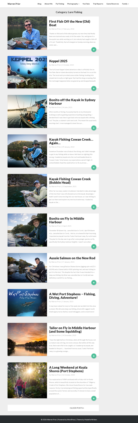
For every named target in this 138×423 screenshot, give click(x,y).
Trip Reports (98, 4)
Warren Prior (56, 29)
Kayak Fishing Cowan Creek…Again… (71, 141)
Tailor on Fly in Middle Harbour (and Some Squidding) (72, 329)
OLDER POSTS (76, 408)
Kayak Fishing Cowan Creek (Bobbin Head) (70, 180)
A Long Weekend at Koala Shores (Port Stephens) (68, 369)
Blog (39, 4)
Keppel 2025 (58, 61)
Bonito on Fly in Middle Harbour (66, 220)
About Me (49, 4)
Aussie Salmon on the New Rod (72, 258)
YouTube (86, 4)
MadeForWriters (90, 419)
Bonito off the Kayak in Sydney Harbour (72, 101)
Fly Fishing (60, 4)
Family (125, 4)
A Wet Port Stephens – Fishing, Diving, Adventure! (72, 295)
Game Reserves (112, 4)
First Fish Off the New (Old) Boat (69, 23)
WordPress (71, 419)
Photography (72, 4)
